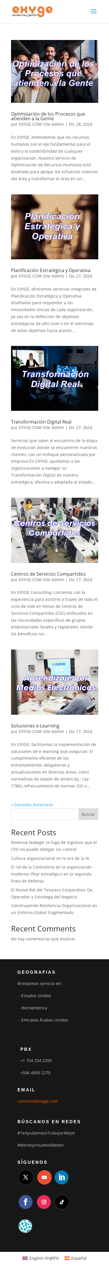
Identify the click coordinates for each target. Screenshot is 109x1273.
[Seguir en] (25, 1226)
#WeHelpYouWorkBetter (40, 1145)
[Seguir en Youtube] (44, 1177)
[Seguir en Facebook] (26, 1202)
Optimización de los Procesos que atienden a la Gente (48, 116)
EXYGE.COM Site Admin (41, 124)
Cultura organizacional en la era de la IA (50, 858)
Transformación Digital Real (41, 422)
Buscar (88, 814)
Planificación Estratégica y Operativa (50, 270)
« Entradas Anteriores (32, 804)
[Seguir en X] (26, 1177)
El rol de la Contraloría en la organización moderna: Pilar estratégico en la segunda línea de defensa (51, 874)
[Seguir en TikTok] (61, 1202)
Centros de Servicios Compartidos (48, 574)
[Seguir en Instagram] (44, 1202)
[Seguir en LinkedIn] (62, 1177)
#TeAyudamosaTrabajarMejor (46, 1133)
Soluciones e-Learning (35, 726)
